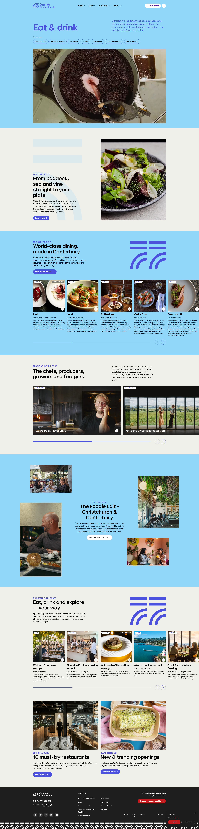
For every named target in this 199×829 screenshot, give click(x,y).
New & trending (132, 41)
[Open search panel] (164, 6)
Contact (104, 810)
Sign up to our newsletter (151, 801)
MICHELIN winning (58, 41)
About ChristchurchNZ (86, 798)
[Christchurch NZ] (43, 5)
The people (73, 41)
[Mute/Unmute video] (37, 119)
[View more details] (62, 309)
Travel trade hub (84, 816)
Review (177, 818)
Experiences (97, 41)
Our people (105, 802)
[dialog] (181, 819)
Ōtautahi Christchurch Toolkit (86, 811)
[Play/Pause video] (162, 119)
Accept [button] (174, 822)
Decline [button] (188, 822)
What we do (105, 798)
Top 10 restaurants (114, 41)
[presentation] (116, 430)
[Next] (163, 342)
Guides (85, 41)
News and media (107, 806)
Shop (80, 802)
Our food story (41, 41)
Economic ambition (85, 806)
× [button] (194, 813)
